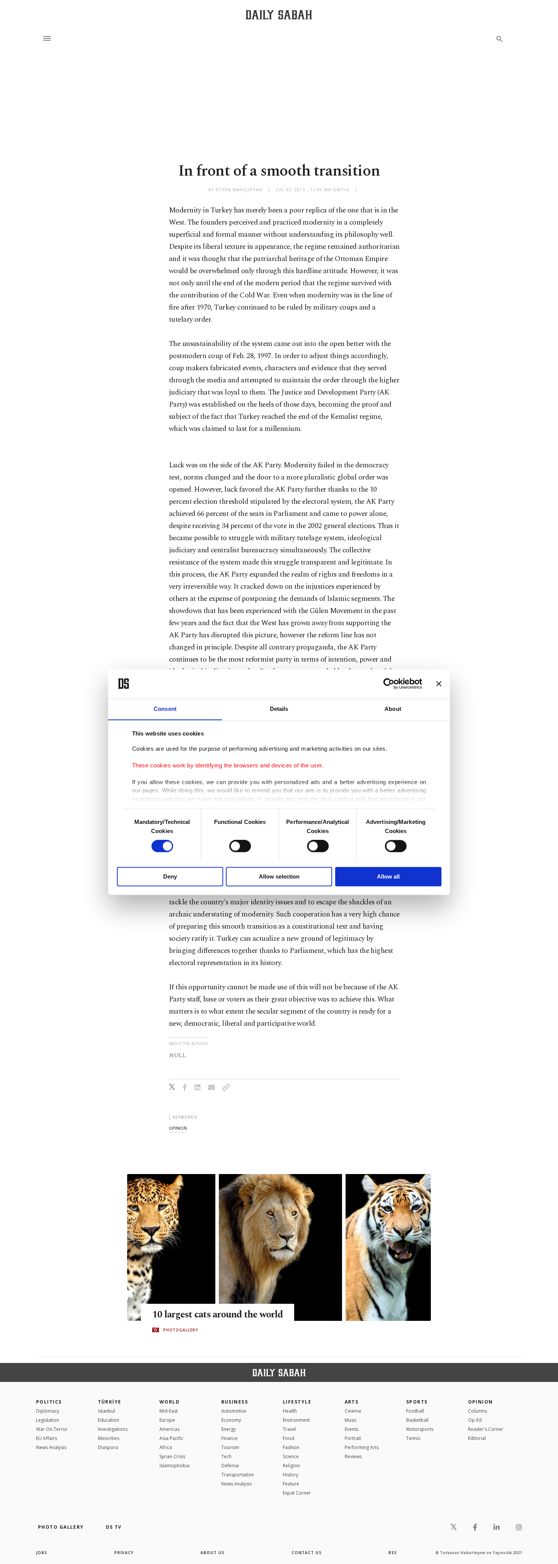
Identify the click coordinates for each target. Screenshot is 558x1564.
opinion (178, 1128)
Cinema (353, 1411)
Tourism (230, 1447)
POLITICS (49, 1402)
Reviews (353, 1456)
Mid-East (168, 1411)
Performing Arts (362, 1447)
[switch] (240, 846)
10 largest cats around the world (217, 1315)
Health (290, 1411)
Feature (291, 1484)
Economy (231, 1420)
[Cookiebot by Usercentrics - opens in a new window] (389, 683)
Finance (229, 1438)
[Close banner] (438, 683)
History (290, 1474)
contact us (307, 1552)
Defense (230, 1465)
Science (291, 1456)
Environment (296, 1420)
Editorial (477, 1438)
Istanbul (106, 1411)
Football (415, 1411)
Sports (417, 1402)
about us (212, 1552)
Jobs (41, 1552)
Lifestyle (297, 1402)
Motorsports (419, 1429)
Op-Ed (475, 1420)
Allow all (388, 876)
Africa (165, 1447)
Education (108, 1420)
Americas (169, 1429)
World (169, 1402)
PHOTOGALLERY (180, 1330)
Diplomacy (47, 1411)
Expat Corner (297, 1493)
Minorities (108, 1438)
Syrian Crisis (172, 1456)
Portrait (353, 1438)
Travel (289, 1429)
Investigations (113, 1429)
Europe (167, 1420)
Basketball (417, 1420)
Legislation (47, 1420)
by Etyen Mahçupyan (235, 189)
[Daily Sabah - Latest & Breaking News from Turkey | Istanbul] (279, 14)
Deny (170, 876)
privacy (124, 1552)
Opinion (480, 1402)
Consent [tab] (165, 709)
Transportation (237, 1474)
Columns (477, 1411)
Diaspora (108, 1447)
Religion (291, 1465)
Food (288, 1438)
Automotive (233, 1411)
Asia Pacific (171, 1438)
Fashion (291, 1447)
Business (234, 1402)
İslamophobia (174, 1465)
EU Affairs (46, 1438)
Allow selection (279, 876)
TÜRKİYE (109, 1402)
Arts (352, 1402)
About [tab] (393, 709)
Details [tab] (279, 709)
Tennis (413, 1438)
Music (351, 1420)
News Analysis (51, 1447)
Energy (228, 1429)
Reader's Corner (485, 1429)
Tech (226, 1456)
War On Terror (52, 1429)
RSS (392, 1552)
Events (351, 1429)
